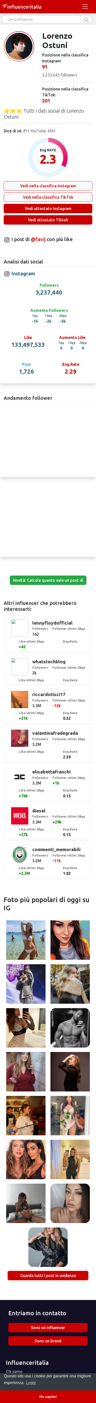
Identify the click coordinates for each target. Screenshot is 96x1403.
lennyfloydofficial (52, 623)
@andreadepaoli (70, 1028)
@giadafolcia (70, 1116)
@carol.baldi (26, 1204)
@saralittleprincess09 (70, 1204)
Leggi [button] (31, 1383)
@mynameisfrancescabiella (27, 1116)
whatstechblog (48, 661)
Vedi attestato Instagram (48, 208)
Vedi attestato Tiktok (48, 220)
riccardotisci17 (48, 694)
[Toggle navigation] (85, 7)
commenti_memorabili (56, 849)
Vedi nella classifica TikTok (48, 197)
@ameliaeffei (26, 1028)
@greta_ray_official (70, 984)
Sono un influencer (48, 1327)
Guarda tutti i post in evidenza (48, 1275)
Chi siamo (14, 1371)
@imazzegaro (70, 1072)
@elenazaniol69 (70, 941)
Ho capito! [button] (48, 1397)
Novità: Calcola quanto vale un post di (48, 580)
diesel (39, 810)
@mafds (25, 1072)
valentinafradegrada (55, 733)
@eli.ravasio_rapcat (26, 941)
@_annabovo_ (48, 1248)
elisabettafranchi (51, 771)
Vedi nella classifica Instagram (48, 186)
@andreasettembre (26, 984)
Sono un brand (48, 1341)
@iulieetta (70, 1160)
